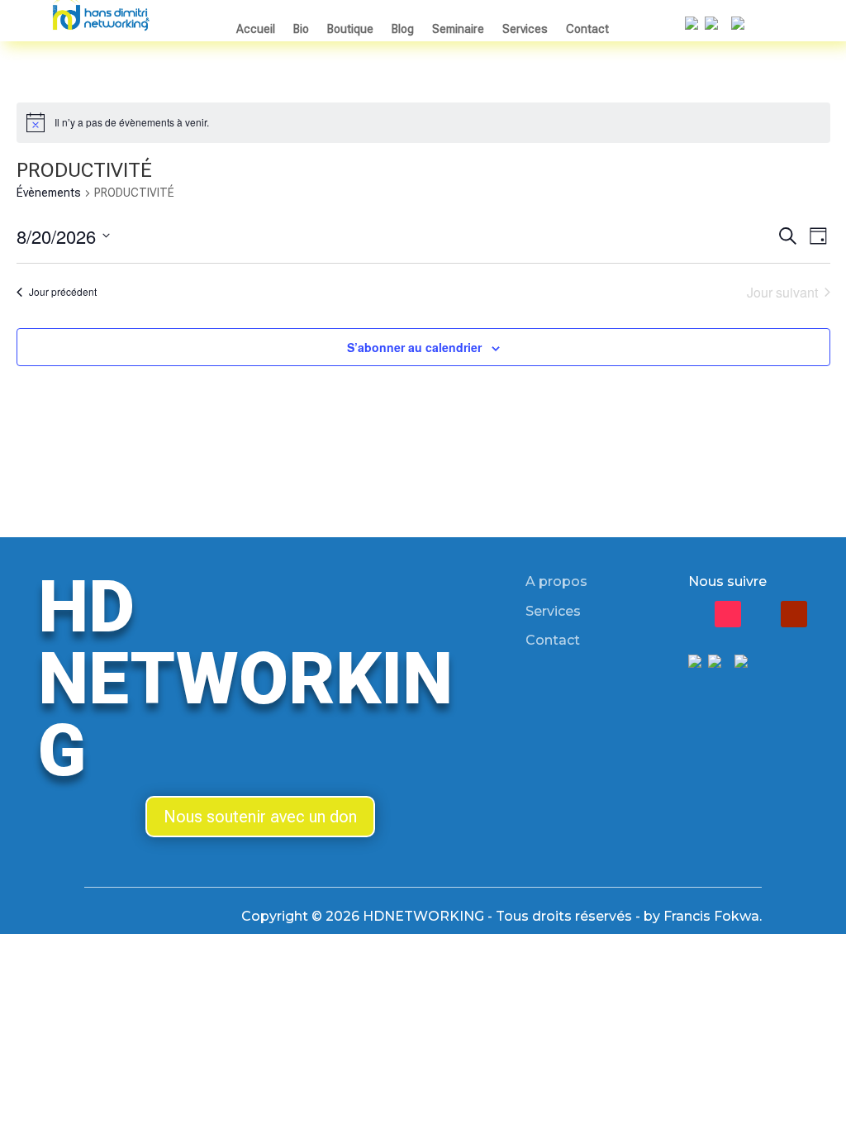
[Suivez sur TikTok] (728, 614)
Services (525, 29)
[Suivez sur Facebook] (695, 614)
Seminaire (458, 29)
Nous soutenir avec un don (260, 817)
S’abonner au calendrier (414, 347)
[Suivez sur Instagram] (761, 614)
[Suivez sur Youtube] (794, 614)
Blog (403, 29)
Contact (587, 29)
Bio (301, 29)
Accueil (255, 29)
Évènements (49, 192)
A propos (556, 581)
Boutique (350, 29)
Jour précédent (63, 291)
